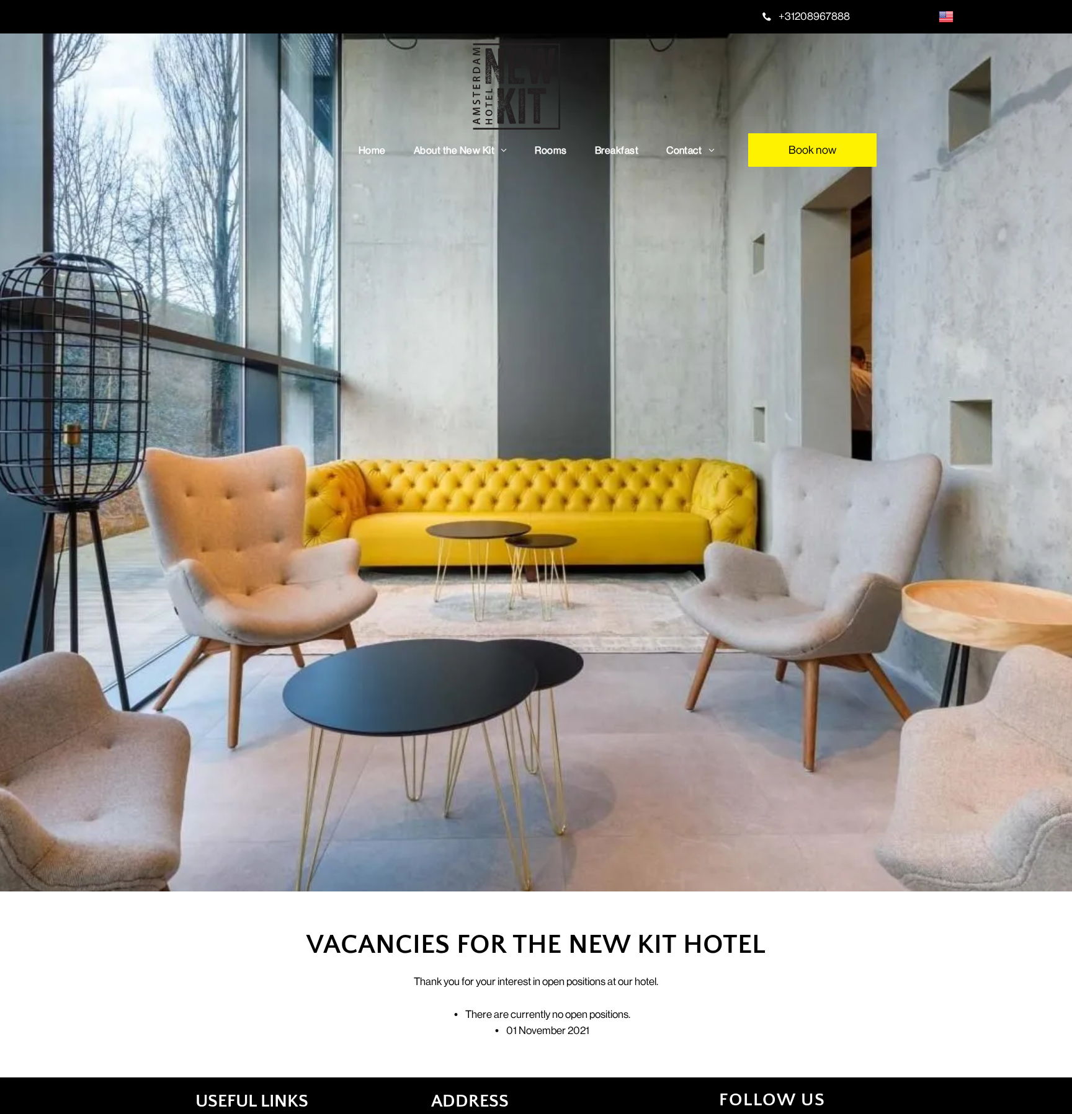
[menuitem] (376, 150)
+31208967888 (814, 16)
